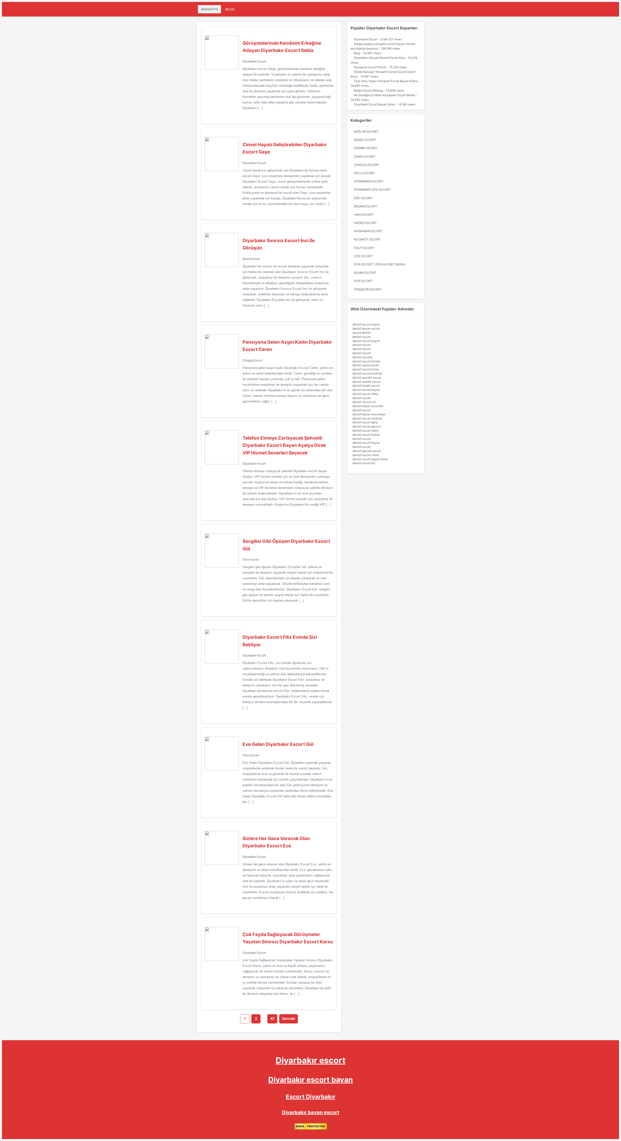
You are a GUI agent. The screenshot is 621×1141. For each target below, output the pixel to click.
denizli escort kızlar (365, 369)
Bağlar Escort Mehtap (368, 90)
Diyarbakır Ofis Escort (372, 189)
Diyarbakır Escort (254, 61)
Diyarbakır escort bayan (310, 1079)
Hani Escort (364, 214)
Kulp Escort (364, 248)
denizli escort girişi (365, 422)
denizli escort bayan (366, 324)
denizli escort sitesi (365, 394)
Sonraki (288, 1018)
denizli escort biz (364, 463)
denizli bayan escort (366, 328)
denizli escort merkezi (367, 418)
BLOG (230, 9)
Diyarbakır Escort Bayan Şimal (374, 104)
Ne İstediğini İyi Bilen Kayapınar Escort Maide (384, 95)
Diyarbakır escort (310, 1060)
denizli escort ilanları (366, 361)
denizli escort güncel (366, 426)
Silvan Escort (365, 272)
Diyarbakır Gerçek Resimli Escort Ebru (379, 58)
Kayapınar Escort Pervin (370, 67)
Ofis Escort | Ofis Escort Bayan (379, 264)
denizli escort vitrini (365, 455)
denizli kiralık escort (366, 385)
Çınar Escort (365, 156)
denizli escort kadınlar (367, 373)
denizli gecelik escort (366, 377)
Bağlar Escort (366, 131)
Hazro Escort (365, 223)
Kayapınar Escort (368, 231)
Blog (357, 53)
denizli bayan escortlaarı (369, 414)
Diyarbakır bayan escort (310, 1112)
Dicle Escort (251, 559)
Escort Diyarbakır (310, 1096)
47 (272, 1018)
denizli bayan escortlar (367, 406)
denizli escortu (362, 357)
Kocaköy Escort (367, 239)
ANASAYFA (209, 9)
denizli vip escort (364, 402)
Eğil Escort (363, 198)
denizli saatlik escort (366, 381)
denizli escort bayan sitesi (370, 459)
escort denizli (361, 332)
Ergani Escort (365, 206)
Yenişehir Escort (368, 289)
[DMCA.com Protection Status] (310, 1129)
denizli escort (361, 337)
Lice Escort (363, 256)
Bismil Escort (251, 259)
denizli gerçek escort (366, 451)
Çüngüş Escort (252, 360)
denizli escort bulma (366, 434)
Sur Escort (363, 281)
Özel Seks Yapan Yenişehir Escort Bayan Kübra (385, 81)
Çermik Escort (366, 148)
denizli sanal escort (365, 365)
